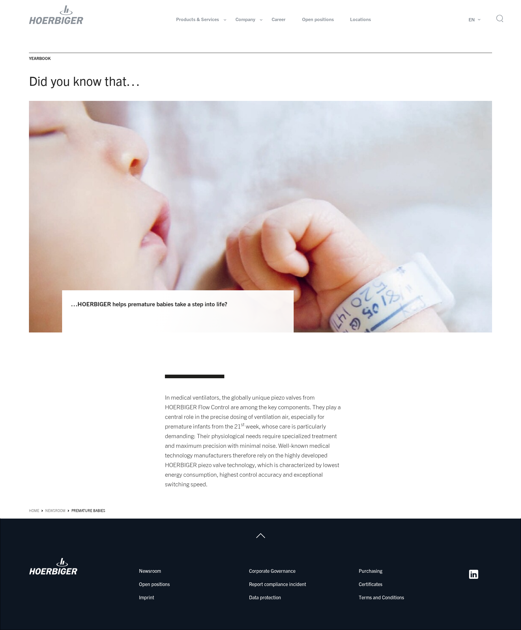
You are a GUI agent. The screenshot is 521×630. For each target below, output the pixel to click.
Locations (360, 19)
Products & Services (197, 19)
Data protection (265, 597)
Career (279, 19)
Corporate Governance (272, 571)
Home (34, 510)
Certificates (370, 584)
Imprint (146, 597)
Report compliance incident (277, 584)
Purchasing (370, 571)
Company (245, 19)
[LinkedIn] (473, 574)
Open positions (318, 19)
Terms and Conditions (381, 597)
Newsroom (55, 510)
